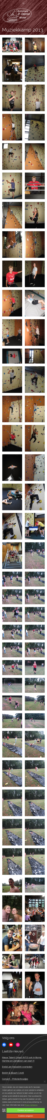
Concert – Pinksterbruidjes (15, 1079)
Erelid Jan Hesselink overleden (17, 1067)
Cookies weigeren (25, 1116)
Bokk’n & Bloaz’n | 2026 (13, 1073)
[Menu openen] (23, 3)
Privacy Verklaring (31, 1105)
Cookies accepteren (26, 1110)
